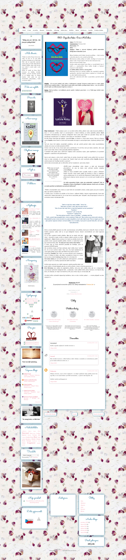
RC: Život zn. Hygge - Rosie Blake (34, 209)
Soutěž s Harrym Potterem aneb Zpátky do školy (32, 376)
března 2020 (84, 530)
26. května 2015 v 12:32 (92, 342)
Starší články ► (98, 414)
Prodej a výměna (98, 30)
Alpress (29, 431)
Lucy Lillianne (58, 550)
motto (38, 443)
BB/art (39, 431)
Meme (77, 30)
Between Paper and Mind (31, 397)
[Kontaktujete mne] (22, 91)
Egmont (24, 435)
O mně (29, 30)
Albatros (24, 431)
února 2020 (83, 532)
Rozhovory (83, 30)
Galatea (23, 437)
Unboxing (56, 30)
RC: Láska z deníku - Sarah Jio (91, 319)
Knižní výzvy (64, 30)
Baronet (25, 433)
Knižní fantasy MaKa (29, 390)
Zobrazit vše (37, 402)
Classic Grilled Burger (29, 381)
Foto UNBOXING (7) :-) (34, 219)
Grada (28, 437)
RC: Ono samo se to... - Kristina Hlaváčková (34, 239)
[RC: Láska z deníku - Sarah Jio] (91, 317)
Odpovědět (53, 348)
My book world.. (63, 3)
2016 (82, 501)
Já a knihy (35, 30)
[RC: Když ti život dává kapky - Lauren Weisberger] (53, 317)
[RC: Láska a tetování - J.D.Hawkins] (72, 317)
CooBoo (38, 433)
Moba (23, 441)
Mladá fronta (35, 439)
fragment (31, 443)
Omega (28, 441)
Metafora (28, 439)
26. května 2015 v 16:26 (92, 356)
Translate (35, 457)
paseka (23, 445)
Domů (24, 30)
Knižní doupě (27, 374)
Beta (31, 433)
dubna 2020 (84, 528)
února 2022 (83, 524)
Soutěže (90, 30)
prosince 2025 (84, 522)
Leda (23, 439)
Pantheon (34, 441)
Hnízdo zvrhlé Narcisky (30, 380)
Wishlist (71, 30)
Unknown (53, 371)
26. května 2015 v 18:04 (92, 371)
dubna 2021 (84, 526)
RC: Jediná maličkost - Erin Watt (34, 232)
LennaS (52, 356)
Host (31, 437)
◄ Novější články (50, 414)
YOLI (23, 443)
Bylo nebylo (32, 246)
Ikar (35, 437)
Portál (39, 441)
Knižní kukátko (28, 384)
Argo (34, 431)
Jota (39, 437)
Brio (34, 433)
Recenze (42, 30)
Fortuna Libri (90, 284)
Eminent (29, 435)
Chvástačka (49, 30)
